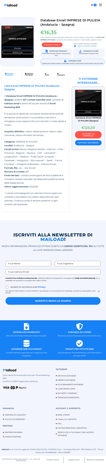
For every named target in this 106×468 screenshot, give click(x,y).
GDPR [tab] (47, 75)
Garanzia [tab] (61, 75)
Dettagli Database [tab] (9, 74)
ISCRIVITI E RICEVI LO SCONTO (53, 301)
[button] (52, 45)
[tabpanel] (35, 145)
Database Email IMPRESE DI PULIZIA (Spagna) (88, 119)
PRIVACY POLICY (52, 460)
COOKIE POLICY (74, 460)
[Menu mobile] (99, 5)
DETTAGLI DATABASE (88, 143)
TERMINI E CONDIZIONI (95, 460)
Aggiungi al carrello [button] (88, 135)
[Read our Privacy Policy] (98, 291)
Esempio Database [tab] (29, 74)
